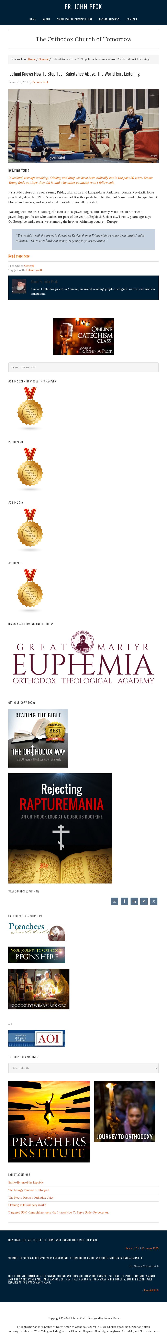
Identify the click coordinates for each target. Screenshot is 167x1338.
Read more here (19, 256)
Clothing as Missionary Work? (27, 1205)
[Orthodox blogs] (30, 430)
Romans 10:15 (150, 1248)
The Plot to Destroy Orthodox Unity (30, 1197)
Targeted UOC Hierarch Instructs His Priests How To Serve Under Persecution (58, 1212)
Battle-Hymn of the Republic (26, 1182)
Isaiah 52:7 (132, 1248)
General (29, 266)
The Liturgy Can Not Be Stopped (28, 1190)
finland (30, 270)
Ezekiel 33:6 (151, 1290)
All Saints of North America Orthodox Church (69, 1327)
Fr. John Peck (83, 6)
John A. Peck (111, 1318)
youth (39, 270)
